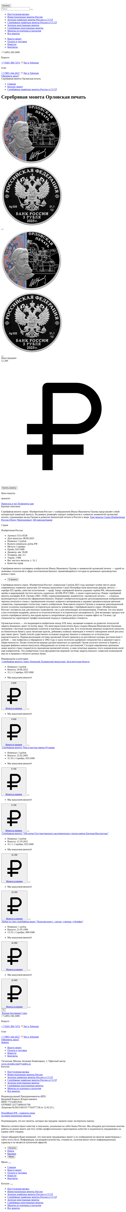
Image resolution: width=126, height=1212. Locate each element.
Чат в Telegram (31, 62)
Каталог (6, 5)
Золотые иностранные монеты (23, 25)
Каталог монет (15, 86)
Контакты (12, 47)
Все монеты (13, 33)
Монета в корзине (14, 708)
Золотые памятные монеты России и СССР (30, 19)
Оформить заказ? (10, 76)
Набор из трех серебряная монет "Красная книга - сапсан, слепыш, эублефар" (42, 921)
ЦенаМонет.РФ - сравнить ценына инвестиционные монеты (18, 1114)
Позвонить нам (26, 503)
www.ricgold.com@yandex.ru (16, 1064)
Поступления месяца (18, 14)
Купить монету (9, 488)
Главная (11, 84)
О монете (13, 579)
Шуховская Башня (42, 520)
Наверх (5, 1042)
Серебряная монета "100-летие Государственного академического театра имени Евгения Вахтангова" (55, 833)
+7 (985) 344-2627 (10, 73)
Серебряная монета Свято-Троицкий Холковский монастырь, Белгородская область (46, 661)
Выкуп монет (14, 38)
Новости (11, 44)
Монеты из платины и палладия (24, 30)
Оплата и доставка (17, 41)
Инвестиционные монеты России (25, 17)
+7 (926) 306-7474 (10, 62)
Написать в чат (9, 503)
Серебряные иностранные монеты (25, 28)
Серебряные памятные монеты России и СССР (32, 22)
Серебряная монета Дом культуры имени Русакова (28, 747)
